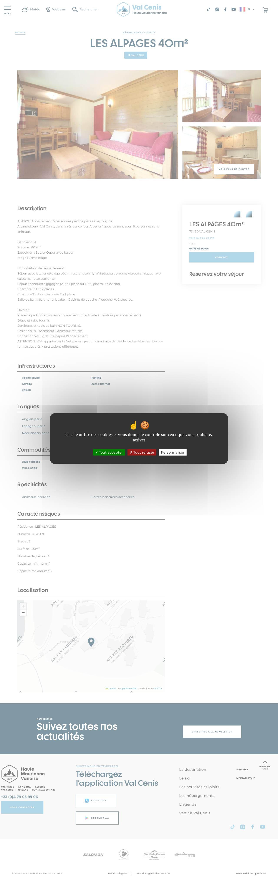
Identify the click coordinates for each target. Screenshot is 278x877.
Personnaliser (172, 452)
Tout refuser (143, 452)
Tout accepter (110, 452)
